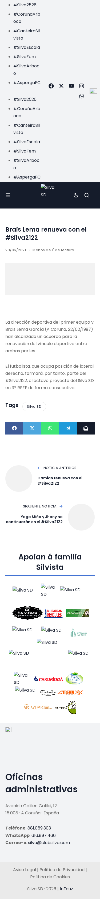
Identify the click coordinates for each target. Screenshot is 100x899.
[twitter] (61, 86)
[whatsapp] (81, 96)
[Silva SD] (50, 195)
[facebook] (51, 86)
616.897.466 (43, 835)
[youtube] (71, 86)
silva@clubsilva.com (49, 843)
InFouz (66, 889)
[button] (22, 89)
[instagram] (81, 86)
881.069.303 (39, 828)
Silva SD (34, 406)
